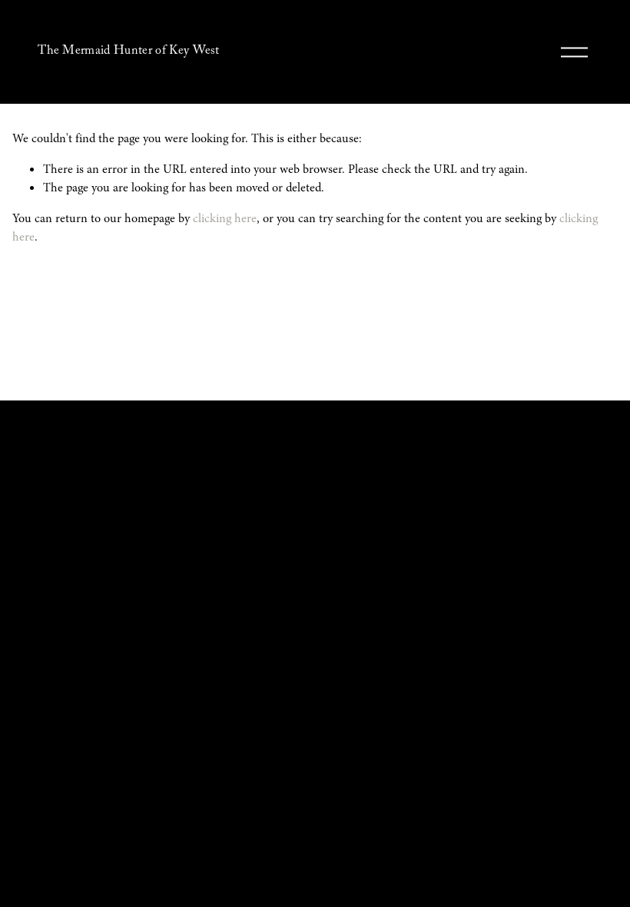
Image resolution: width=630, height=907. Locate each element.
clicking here (225, 218)
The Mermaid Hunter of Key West (129, 52)
